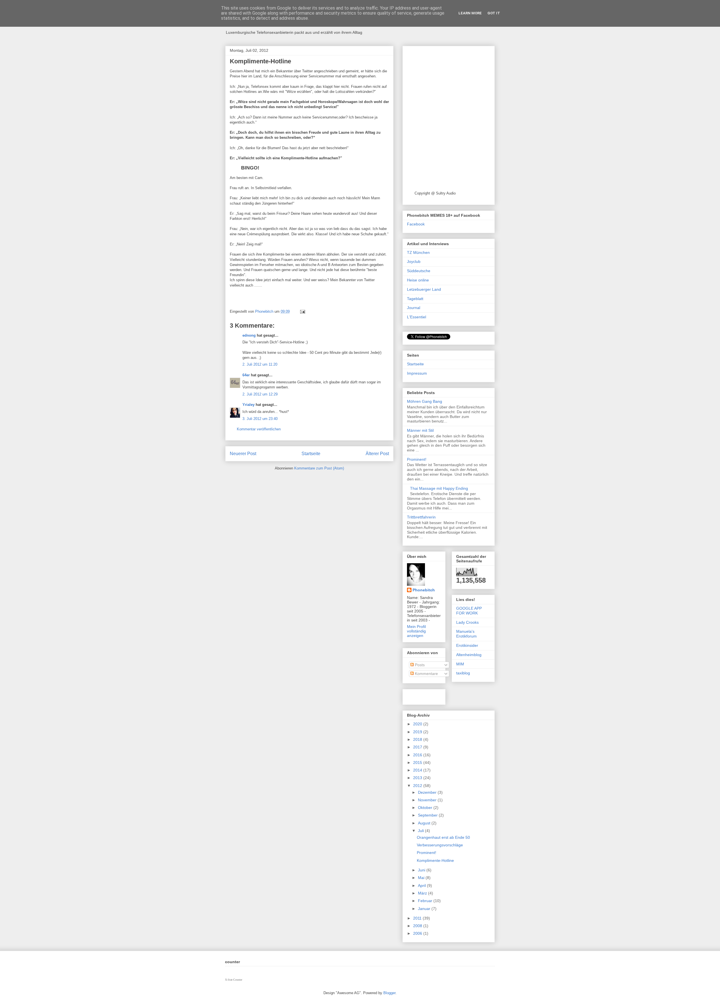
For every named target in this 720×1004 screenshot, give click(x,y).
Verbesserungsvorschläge (440, 845)
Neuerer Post (243, 453)
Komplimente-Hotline (435, 860)
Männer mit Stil (420, 430)
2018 (418, 739)
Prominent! (416, 459)
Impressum (417, 373)
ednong (249, 335)
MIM (460, 664)
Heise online (418, 280)
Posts (419, 665)
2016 (418, 755)
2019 (418, 732)
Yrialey (248, 405)
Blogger (389, 993)
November (428, 800)
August (424, 823)
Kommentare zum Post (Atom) (319, 468)
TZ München (418, 252)
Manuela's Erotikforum (466, 633)
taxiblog (463, 673)
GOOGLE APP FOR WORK (469, 610)
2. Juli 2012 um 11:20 (259, 364)
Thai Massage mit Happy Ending (439, 488)
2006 (418, 933)
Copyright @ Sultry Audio (435, 193)
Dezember (428, 792)
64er (246, 375)
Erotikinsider (467, 645)
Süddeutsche (418, 271)
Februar (425, 900)
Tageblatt (415, 298)
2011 (418, 918)
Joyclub (413, 261)
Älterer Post (377, 453)
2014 (418, 770)
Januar (424, 908)
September (428, 815)
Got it (493, 13)
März (423, 893)
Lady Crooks (467, 622)
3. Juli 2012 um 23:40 (260, 419)
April (422, 885)
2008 (418, 925)
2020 (418, 724)
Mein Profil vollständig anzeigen (416, 631)
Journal (413, 307)
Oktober (425, 807)
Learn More (470, 13)
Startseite (311, 453)
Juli (421, 830)
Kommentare (426, 673)
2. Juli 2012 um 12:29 (260, 394)
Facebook (416, 224)
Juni (422, 870)
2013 (418, 777)
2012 (418, 785)
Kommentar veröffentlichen (259, 429)
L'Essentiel (416, 317)
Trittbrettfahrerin (421, 517)
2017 (418, 747)
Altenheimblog (469, 654)
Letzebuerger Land (424, 289)
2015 (418, 762)
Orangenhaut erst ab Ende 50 (443, 837)
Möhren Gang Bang (424, 401)
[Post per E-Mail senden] (302, 311)
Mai (422, 877)
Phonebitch (424, 590)
